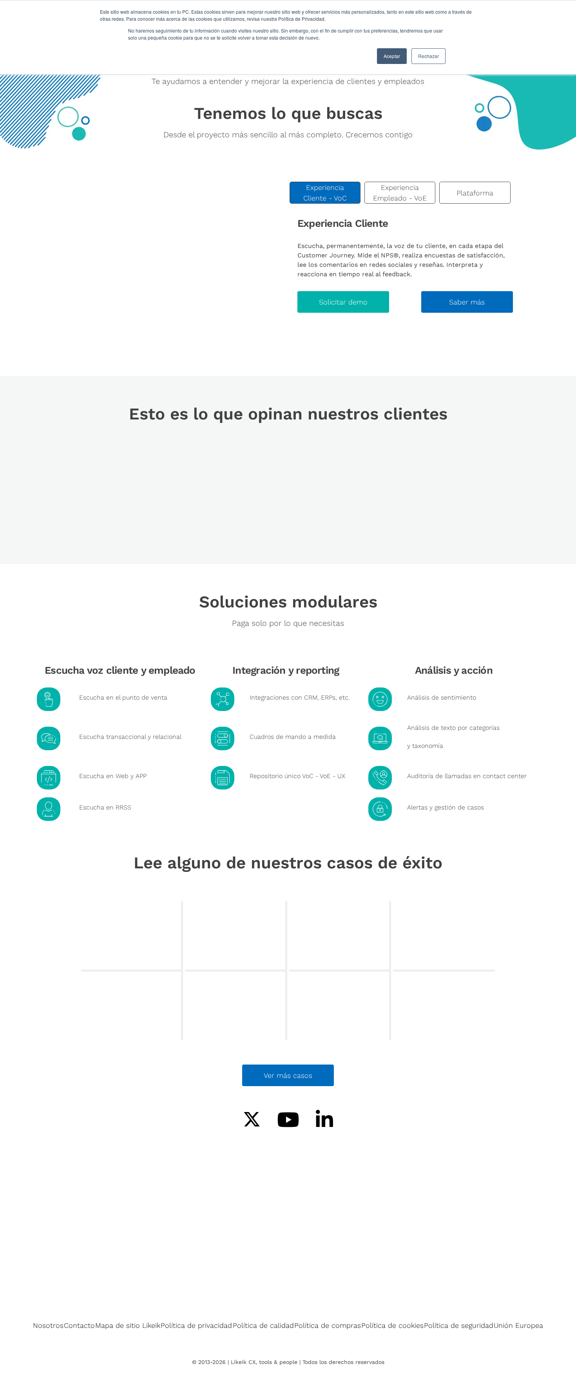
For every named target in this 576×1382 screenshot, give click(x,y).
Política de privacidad (196, 1325)
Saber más (467, 302)
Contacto (79, 1325)
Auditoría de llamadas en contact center (467, 776)
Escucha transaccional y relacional (130, 736)
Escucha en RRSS (105, 807)
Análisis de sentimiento (441, 697)
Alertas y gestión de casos (445, 807)
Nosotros (48, 1325)
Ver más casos (288, 1075)
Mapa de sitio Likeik (127, 1325)
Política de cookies (392, 1325)
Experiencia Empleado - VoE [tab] (400, 192)
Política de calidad (263, 1325)
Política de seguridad (458, 1325)
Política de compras (327, 1325)
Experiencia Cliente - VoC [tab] (325, 192)
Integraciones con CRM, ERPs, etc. (300, 697)
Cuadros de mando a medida (293, 736)
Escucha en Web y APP (113, 776)
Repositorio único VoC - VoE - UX (297, 776)
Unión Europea (518, 1325)
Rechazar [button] (428, 56)
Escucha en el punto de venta (123, 697)
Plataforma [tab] (474, 193)
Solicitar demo (343, 302)
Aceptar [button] (392, 56)
